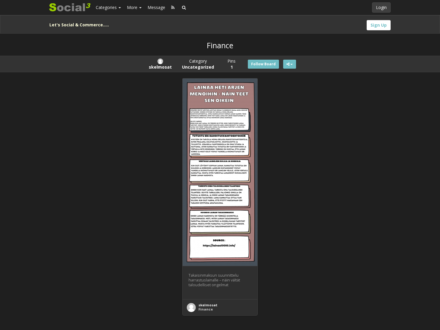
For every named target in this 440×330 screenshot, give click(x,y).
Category (198, 64)
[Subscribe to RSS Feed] (172, 7)
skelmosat (207, 305)
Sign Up (379, 25)
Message (156, 7)
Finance (205, 309)
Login (381, 7)
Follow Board (263, 64)
